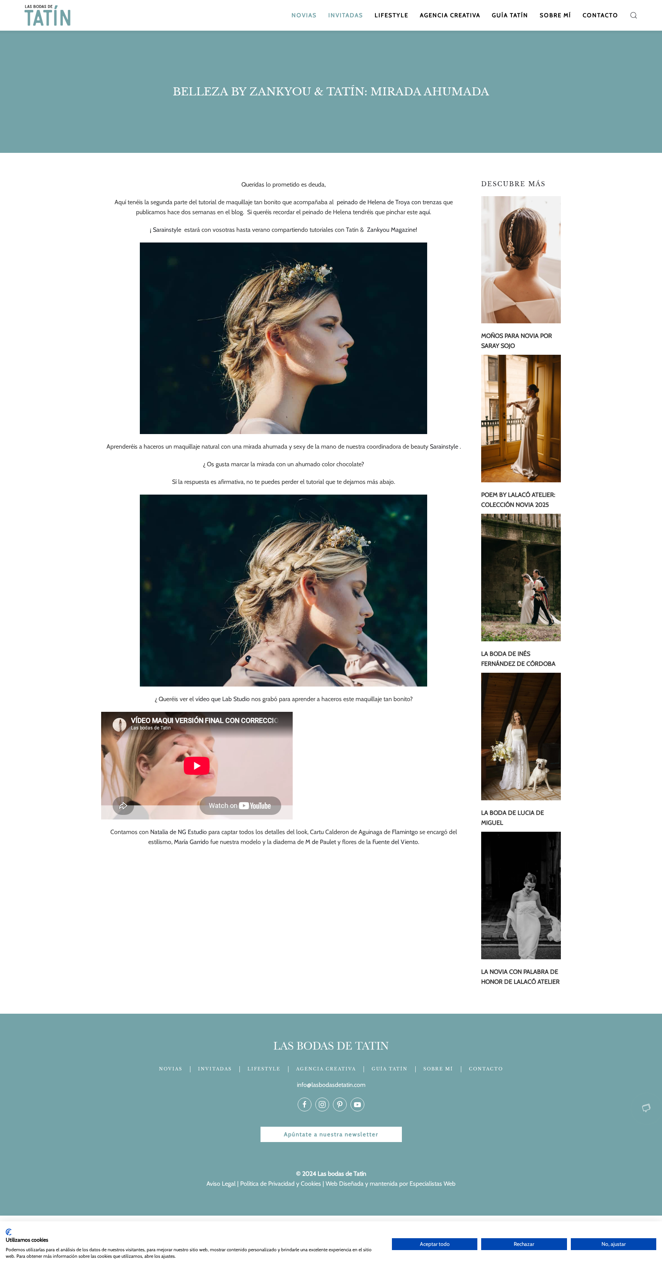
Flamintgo (405, 832)
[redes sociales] (304, 1104)
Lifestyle (391, 15)
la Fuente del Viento (391, 842)
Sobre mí (555, 15)
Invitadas (345, 15)
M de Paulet (320, 842)
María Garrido (191, 842)
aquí (424, 212)
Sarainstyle (168, 229)
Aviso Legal (221, 1183)
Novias (304, 15)
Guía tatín (510, 15)
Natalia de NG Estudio (178, 832)
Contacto (600, 15)
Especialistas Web (433, 1183)
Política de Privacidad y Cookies (280, 1183)
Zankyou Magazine (391, 229)
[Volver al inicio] (48, 15)
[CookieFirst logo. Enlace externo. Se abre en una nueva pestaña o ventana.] (8, 1232)
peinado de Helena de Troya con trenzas (389, 202)
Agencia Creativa (450, 15)
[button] (633, 15)
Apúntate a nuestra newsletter (331, 1134)
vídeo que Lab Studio (222, 699)
